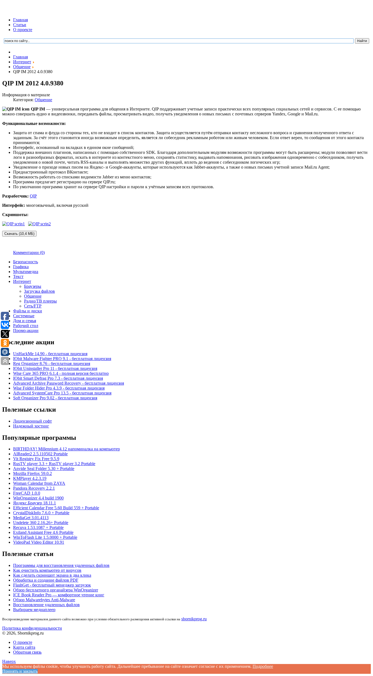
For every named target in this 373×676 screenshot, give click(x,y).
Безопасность (25, 261)
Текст (18, 276)
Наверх (9, 661)
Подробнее (263, 666)
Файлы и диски (27, 311)
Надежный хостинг (31, 426)
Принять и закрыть (20, 671)
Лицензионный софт (32, 421)
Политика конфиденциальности (32, 628)
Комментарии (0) (29, 252)
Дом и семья (24, 320)
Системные (23, 315)
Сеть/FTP (33, 306)
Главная (20, 19)
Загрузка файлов (39, 291)
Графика (21, 266)
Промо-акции (26, 330)
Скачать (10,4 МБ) (19, 234)
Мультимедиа (25, 271)
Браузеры (32, 286)
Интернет (22, 281)
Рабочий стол (25, 325)
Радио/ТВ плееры (40, 301)
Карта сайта (24, 647)
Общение (43, 99)
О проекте (22, 29)
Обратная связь (27, 652)
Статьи (19, 24)
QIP (33, 196)
